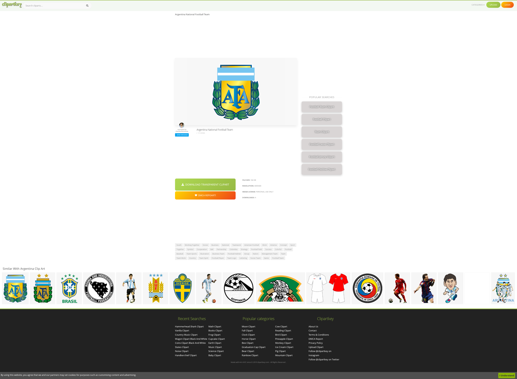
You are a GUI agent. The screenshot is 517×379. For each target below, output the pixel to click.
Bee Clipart (247, 342)
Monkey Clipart (283, 342)
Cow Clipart (281, 326)
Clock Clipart (248, 334)
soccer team (255, 258)
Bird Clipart (281, 334)
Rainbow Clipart (250, 355)
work (264, 245)
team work (181, 258)
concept (283, 245)
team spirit (203, 258)
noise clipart (181, 351)
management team (269, 254)
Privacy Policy (316, 342)
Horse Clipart (249, 338)
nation (255, 254)
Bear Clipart (248, 351)
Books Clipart (215, 330)
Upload (493, 4)
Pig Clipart (280, 351)
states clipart (182, 347)
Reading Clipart (283, 330)
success (268, 249)
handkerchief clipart (186, 355)
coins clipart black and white (190, 342)
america (273, 245)
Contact (313, 330)
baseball (180, 254)
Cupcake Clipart (216, 338)
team (283, 254)
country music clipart (186, 334)
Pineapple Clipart (284, 338)
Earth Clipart (214, 342)
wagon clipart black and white (191, 338)
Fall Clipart (247, 330)
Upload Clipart (316, 347)
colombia (233, 249)
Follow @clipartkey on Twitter (324, 359)
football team (278, 258)
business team (218, 254)
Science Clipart (216, 351)
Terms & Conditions (319, 334)
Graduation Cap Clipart (254, 347)
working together (192, 245)
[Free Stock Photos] (12, 5)
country (192, 258)
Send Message (182, 135)
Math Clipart (214, 326)
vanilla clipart (182, 330)
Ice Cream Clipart (284, 347)
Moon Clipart (248, 326)
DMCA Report (316, 338)
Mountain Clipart (284, 355)
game (266, 258)
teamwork (236, 245)
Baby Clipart (214, 355)
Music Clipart (215, 347)
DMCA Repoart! (206, 195)
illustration (204, 254)
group (246, 254)
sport (292, 245)
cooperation (202, 249)
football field (256, 249)
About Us (313, 326)
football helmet (234, 254)
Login (507, 4)
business (215, 245)
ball (211, 249)
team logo (231, 258)
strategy (244, 249)
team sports (192, 254)
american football (251, 245)
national (225, 245)
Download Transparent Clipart (206, 184)
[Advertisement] (236, 38)
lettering (243, 258)
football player (218, 258)
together (180, 249)
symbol (190, 249)
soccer (205, 245)
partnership (221, 249)
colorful (278, 249)
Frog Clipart (214, 334)
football (288, 249)
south (179, 245)
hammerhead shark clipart (189, 326)
